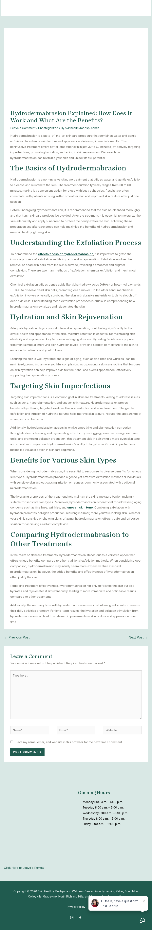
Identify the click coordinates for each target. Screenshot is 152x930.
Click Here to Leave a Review (24, 868)
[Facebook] (80, 917)
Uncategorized (48, 128)
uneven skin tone (80, 507)
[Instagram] (72, 917)
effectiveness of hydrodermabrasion (65, 254)
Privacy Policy (76, 906)
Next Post (138, 637)
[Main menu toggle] (143, 8)
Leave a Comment (22, 128)
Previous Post (16, 637)
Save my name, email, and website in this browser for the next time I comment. (69, 742)
